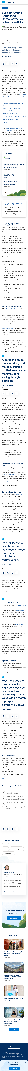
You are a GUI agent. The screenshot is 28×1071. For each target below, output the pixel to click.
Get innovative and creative (11, 119)
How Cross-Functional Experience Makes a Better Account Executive (12, 183)
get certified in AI (9, 474)
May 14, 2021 (21, 605)
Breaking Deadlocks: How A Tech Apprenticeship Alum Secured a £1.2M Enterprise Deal (14, 165)
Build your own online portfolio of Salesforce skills (13, 204)
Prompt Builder (9, 483)
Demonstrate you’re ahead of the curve (14, 116)
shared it (17, 619)
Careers (5, 7)
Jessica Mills (18, 494)
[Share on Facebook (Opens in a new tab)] (12, 63)
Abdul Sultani (10, 309)
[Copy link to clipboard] (16, 63)
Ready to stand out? (9, 125)
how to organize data (8, 481)
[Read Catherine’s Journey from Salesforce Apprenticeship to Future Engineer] (14, 967)
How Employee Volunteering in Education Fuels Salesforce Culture (13, 953)
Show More (14, 1029)
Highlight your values (9, 122)
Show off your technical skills (11, 113)
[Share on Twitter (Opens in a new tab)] (7, 63)
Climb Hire (18, 624)
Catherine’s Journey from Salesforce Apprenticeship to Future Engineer (12, 976)
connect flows (20, 483)
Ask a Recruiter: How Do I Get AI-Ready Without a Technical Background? (13, 1021)
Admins (5, 844)
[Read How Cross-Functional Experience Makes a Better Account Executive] (9, 177)
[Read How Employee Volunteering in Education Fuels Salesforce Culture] (14, 944)
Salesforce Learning (8, 853)
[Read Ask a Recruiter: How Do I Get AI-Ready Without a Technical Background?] (14, 1012)
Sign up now (14, 918)
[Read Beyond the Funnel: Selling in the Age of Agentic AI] (14, 990)
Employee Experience (17, 849)
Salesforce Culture (16, 844)
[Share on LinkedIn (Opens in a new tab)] (3, 63)
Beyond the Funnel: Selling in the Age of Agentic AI (13, 999)
